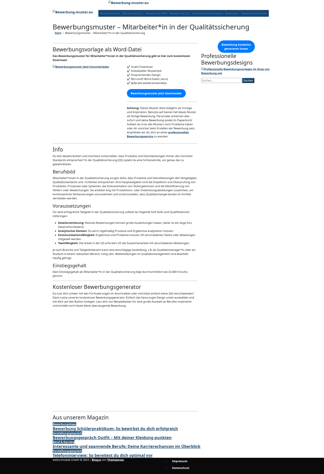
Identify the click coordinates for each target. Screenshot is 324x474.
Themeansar (115, 460)
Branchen (232, 13)
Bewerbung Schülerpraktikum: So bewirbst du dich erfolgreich (115, 428)
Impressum (179, 461)
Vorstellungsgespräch (67, 433)
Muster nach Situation (207, 13)
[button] (125, 396)
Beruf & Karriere (63, 442)
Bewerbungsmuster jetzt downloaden (156, 93)
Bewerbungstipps (64, 424)
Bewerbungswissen (254, 13)
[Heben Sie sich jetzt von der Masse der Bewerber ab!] (236, 71)
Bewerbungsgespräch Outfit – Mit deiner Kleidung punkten (112, 437)
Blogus (96, 460)
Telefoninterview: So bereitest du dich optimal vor (103, 455)
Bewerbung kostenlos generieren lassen (236, 47)
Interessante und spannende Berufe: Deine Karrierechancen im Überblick (126, 446)
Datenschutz (180, 468)
